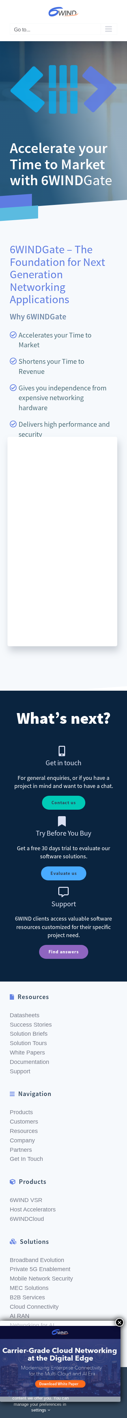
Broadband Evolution (37, 1260)
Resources (24, 1131)
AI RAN (19, 1316)
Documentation (29, 1062)
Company (22, 1140)
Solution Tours (28, 1043)
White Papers (27, 1052)
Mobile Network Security (41, 1278)
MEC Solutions (29, 1288)
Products (21, 1112)
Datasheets (24, 1015)
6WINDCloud (27, 1219)
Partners (21, 1150)
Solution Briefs (29, 1034)
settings (39, 1410)
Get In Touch (26, 1159)
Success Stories (31, 1024)
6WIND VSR (26, 1200)
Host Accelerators (33, 1209)
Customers (24, 1121)
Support (20, 1071)
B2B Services (27, 1297)
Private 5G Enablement (40, 1269)
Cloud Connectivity (34, 1307)
